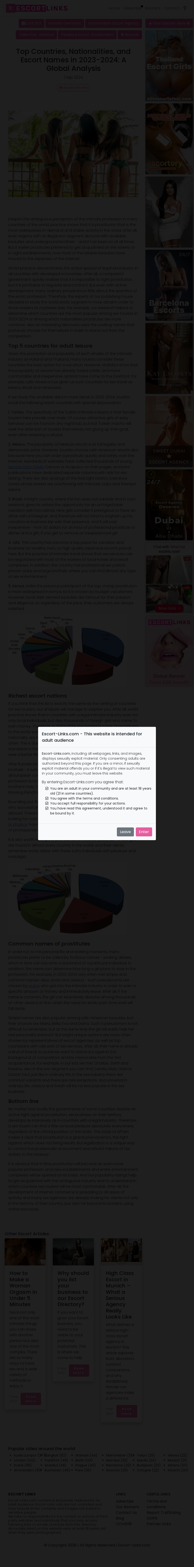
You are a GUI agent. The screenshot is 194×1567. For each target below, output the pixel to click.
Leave (125, 832)
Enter (144, 832)
